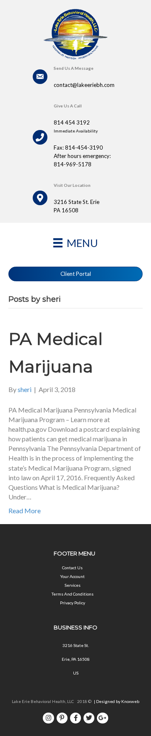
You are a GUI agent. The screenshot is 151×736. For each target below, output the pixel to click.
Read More (24, 510)
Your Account (72, 576)
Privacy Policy (72, 602)
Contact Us (72, 567)
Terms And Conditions (73, 593)
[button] (75, 274)
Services (73, 585)
